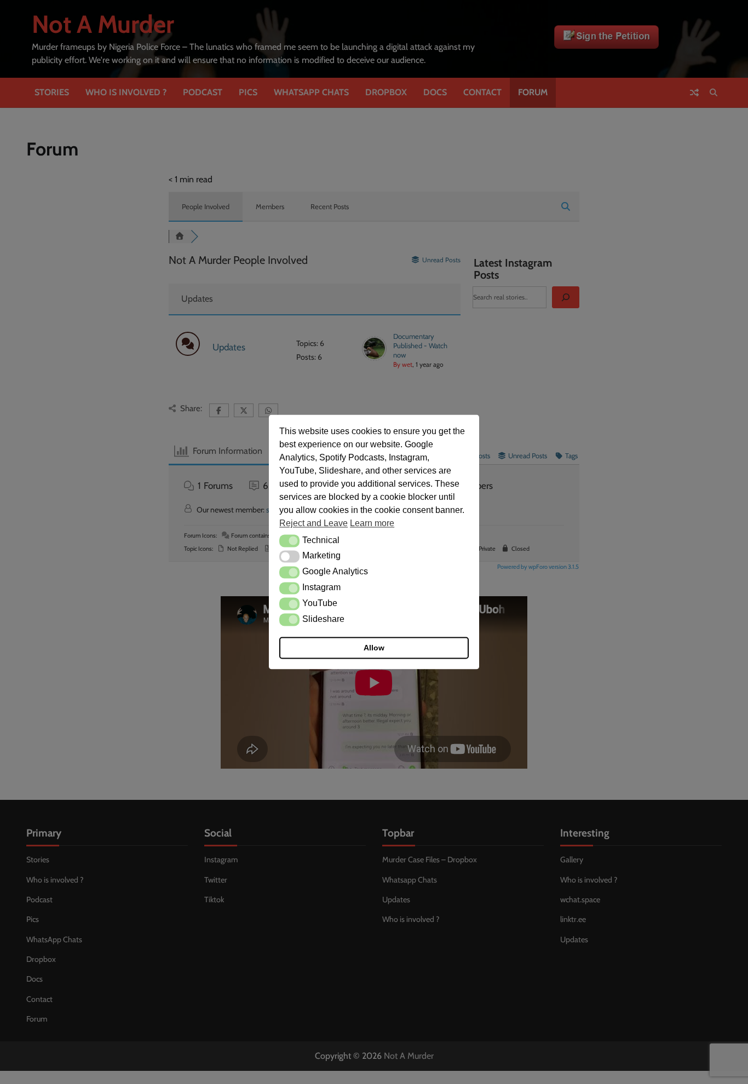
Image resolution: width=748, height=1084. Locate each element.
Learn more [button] (372, 523)
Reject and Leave (313, 523)
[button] (289, 541)
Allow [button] (374, 648)
